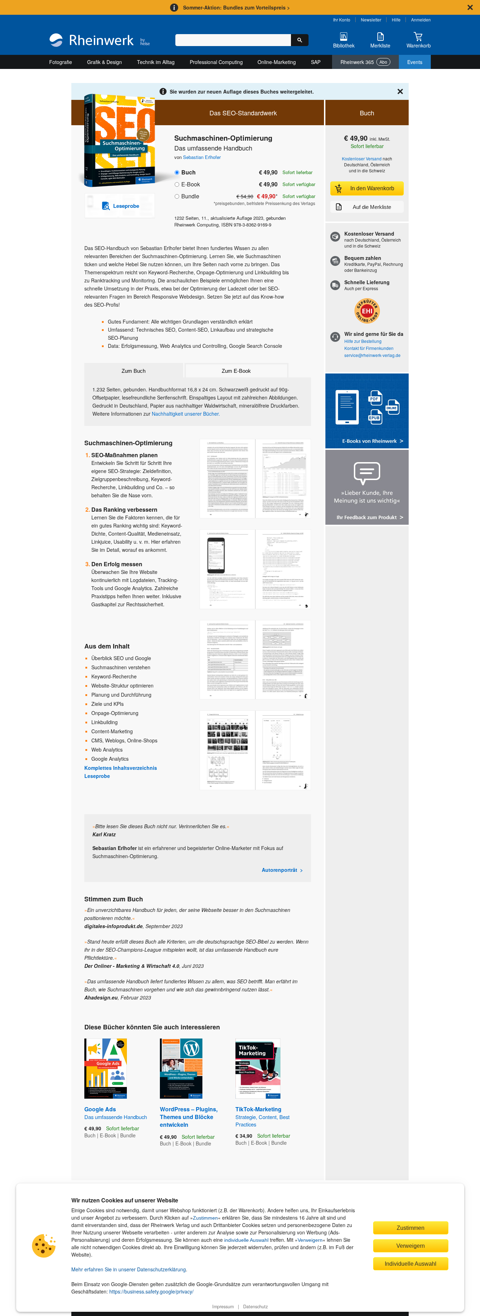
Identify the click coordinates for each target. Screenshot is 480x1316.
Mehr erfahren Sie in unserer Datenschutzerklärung (128, 1269)
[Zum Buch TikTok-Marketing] (257, 1069)
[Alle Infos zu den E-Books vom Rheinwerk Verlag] (367, 411)
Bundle (190, 196)
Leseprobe (97, 775)
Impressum (223, 1306)
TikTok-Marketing (262, 1116)
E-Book (190, 184)
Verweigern (310, 1240)
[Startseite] (99, 41)
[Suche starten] (300, 40)
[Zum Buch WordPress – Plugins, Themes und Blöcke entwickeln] (181, 1069)
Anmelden (421, 20)
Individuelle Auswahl (410, 1263)
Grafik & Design (104, 61)
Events (414, 61)
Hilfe (396, 20)
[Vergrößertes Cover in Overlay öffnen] (116, 141)
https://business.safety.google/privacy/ (151, 1291)
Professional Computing (216, 61)
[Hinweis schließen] (470, 7)
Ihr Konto (341, 20)
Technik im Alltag (156, 61)
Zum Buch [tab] (133, 371)
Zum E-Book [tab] (236, 371)
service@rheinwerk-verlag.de (372, 355)
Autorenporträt (279, 869)
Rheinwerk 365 (363, 61)
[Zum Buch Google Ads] (105, 1069)
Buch (188, 172)
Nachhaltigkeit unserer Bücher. (186, 413)
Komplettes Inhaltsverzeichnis (120, 767)
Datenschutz (255, 1306)
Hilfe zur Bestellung (363, 341)
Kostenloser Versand (362, 158)
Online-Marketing (277, 61)
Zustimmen (205, 1218)
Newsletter (371, 20)
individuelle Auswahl (246, 1240)
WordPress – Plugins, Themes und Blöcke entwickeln (189, 1117)
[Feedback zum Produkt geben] (367, 488)
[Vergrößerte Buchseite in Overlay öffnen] (255, 479)
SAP (315, 61)
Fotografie (60, 61)
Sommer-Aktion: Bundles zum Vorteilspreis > (236, 7)
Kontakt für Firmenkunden (369, 348)
